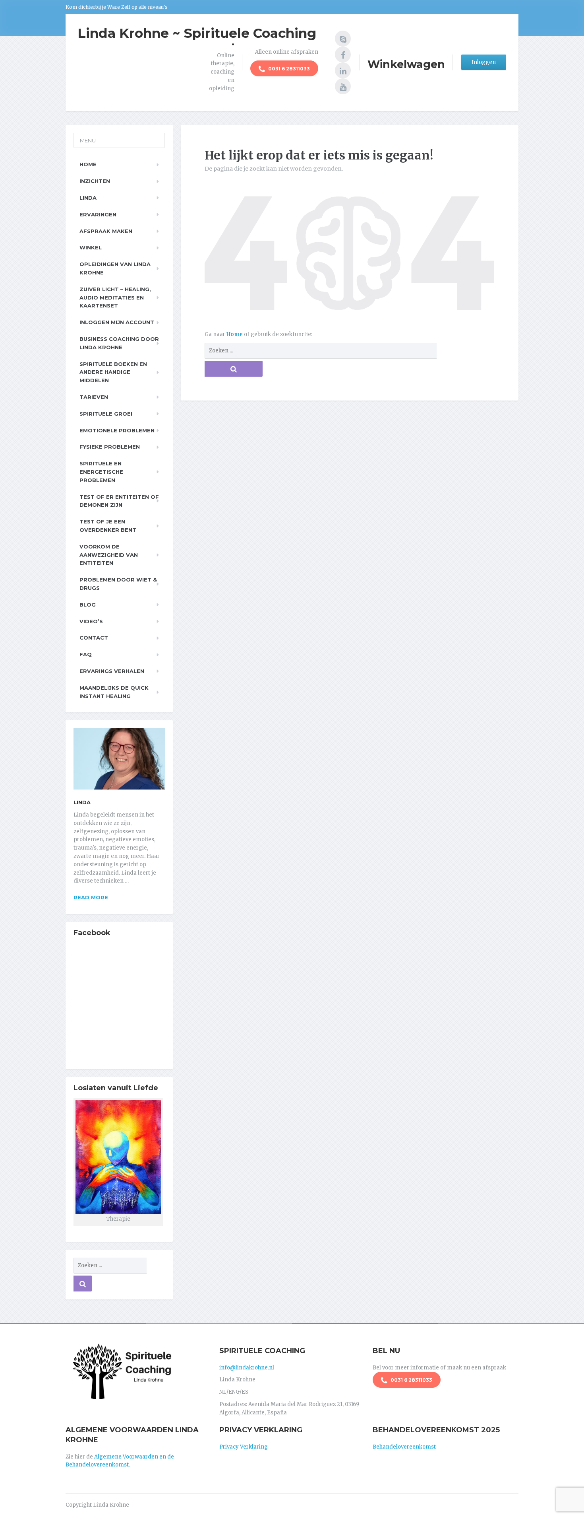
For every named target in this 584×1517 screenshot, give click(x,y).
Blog (87, 604)
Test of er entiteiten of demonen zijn (119, 501)
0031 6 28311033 (288, 69)
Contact (93, 637)
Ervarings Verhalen (111, 671)
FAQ (85, 654)
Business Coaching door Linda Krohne (119, 343)
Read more (90, 897)
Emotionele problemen (117, 430)
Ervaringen (97, 214)
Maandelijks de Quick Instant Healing (114, 692)
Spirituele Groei (105, 413)
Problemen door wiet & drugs (118, 583)
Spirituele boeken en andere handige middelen (113, 372)
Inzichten (94, 181)
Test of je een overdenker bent (107, 525)
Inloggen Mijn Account (116, 322)
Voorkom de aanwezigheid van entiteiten (108, 554)
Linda (88, 197)
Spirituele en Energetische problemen (101, 471)
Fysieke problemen (109, 446)
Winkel (90, 247)
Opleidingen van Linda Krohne (115, 268)
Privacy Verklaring (243, 1446)
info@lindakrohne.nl (246, 1367)
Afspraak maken (105, 231)
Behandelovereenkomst (404, 1446)
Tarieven (93, 397)
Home (235, 334)
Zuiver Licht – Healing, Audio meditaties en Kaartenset (115, 297)
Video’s (91, 621)
